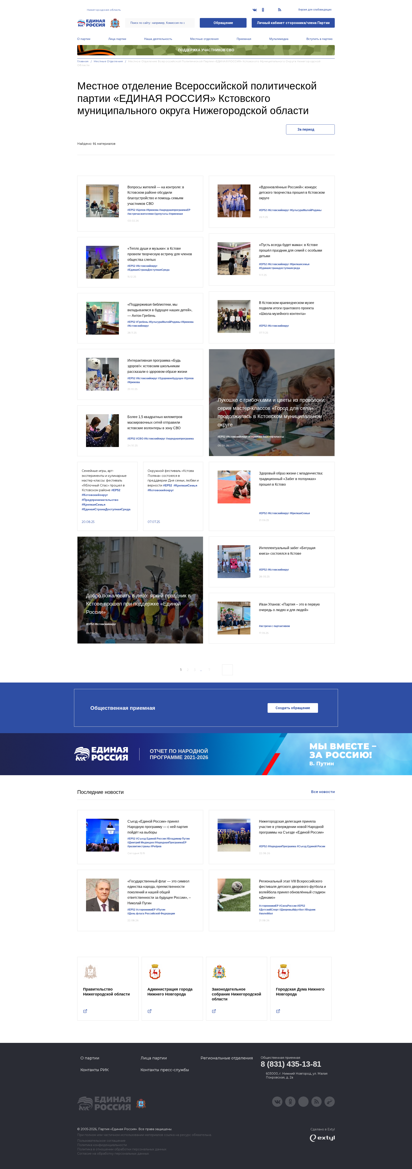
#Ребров (156, 846)
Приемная (244, 39)
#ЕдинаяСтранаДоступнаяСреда (148, 269)
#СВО (139, 438)
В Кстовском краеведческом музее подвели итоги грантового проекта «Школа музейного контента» (286, 308)
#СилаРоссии (288, 905)
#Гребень (142, 321)
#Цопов (140, 209)
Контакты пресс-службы (165, 1070)
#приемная (176, 213)
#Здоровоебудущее (170, 378)
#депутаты (161, 213)
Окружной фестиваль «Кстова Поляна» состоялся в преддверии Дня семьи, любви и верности (173, 478)
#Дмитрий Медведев (140, 842)
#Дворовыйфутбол (291, 909)
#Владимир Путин (178, 838)
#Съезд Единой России (151, 838)
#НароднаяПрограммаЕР (170, 842)
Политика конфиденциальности (102, 1145)
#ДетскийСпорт (269, 909)
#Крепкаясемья (299, 264)
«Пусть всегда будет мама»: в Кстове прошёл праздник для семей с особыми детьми (290, 250)
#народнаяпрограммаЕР (174, 209)
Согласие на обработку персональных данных (113, 1153)
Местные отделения (204, 39)
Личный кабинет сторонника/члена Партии (293, 23)
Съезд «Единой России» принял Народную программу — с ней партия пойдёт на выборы (157, 827)
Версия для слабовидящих (315, 9)
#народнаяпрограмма (180, 438)
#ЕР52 (131, 209)
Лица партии (117, 39)
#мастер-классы (273, 436)
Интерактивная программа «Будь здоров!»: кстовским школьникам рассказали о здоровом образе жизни (157, 366)
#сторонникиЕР (146, 909)
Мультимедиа (278, 39)
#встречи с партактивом (274, 626)
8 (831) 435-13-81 (291, 1064)
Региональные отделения (227, 1058)
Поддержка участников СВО (206, 50)
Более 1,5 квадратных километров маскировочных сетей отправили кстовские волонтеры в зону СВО (154, 422)
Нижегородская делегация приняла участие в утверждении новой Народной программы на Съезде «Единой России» (291, 827)
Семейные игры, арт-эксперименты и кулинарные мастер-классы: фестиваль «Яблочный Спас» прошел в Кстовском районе (104, 480)
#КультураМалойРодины (164, 321)
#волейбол (266, 913)
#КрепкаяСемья (93, 504)
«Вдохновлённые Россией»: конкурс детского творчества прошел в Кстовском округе (292, 192)
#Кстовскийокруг (147, 265)
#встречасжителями (140, 213)
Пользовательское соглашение (101, 1141)
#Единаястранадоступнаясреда (279, 268)
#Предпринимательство (100, 499)
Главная (83, 61)
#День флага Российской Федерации (151, 913)
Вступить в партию (319, 39)
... (201, 670)
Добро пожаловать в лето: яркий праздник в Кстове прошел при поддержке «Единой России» (138, 604)
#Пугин (160, 909)
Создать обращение (293, 708)
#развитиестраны (138, 846)
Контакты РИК (94, 1070)
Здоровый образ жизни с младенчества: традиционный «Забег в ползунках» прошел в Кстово (291, 478)
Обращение (223, 23)
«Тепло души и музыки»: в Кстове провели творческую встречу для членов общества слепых (159, 254)
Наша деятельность (158, 39)
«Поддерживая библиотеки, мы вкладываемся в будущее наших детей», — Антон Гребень (159, 310)
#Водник (309, 909)
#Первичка (255, 436)
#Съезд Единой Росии (311, 846)
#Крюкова (152, 209)
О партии (83, 39)
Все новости (323, 792)
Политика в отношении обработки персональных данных (121, 1149)
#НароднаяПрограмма (282, 846)
